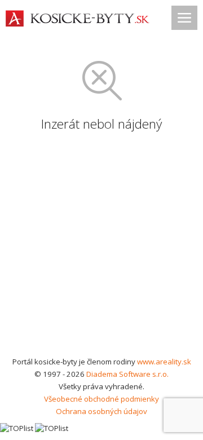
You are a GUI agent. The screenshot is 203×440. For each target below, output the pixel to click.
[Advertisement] (101, 248)
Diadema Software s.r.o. (127, 374)
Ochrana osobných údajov (101, 411)
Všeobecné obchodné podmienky (101, 399)
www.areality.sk (164, 362)
